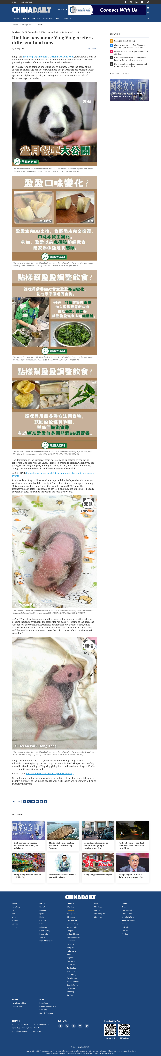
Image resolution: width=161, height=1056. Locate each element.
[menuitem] (60, 10)
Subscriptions (27, 1028)
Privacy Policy (36, 1031)
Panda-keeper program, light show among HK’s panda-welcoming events (53, 474)
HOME (16, 18)
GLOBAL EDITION (26, 2)
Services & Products (28, 1024)
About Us (15, 1024)
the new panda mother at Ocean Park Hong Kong (48, 56)
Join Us (36, 1028)
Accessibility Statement (20, 1031)
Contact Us (16, 1028)
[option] (129, 90)
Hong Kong (27, 24)
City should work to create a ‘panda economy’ (49, 773)
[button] (141, 98)
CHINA (14, 2)
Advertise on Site (43, 1024)
